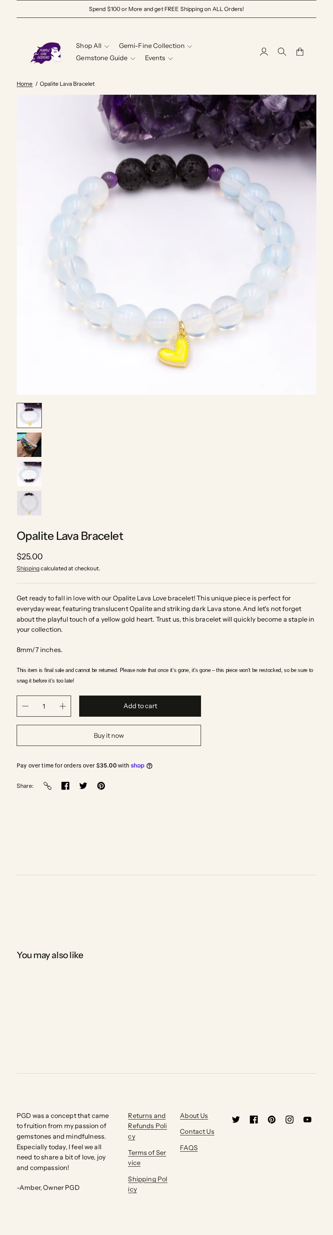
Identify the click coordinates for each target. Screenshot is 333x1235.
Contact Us (197, 1131)
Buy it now (109, 735)
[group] (29, 415)
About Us (194, 1115)
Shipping (28, 568)
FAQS (189, 1148)
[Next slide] (69, 411)
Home (25, 83)
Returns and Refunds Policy (147, 1125)
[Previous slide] (56, 411)
